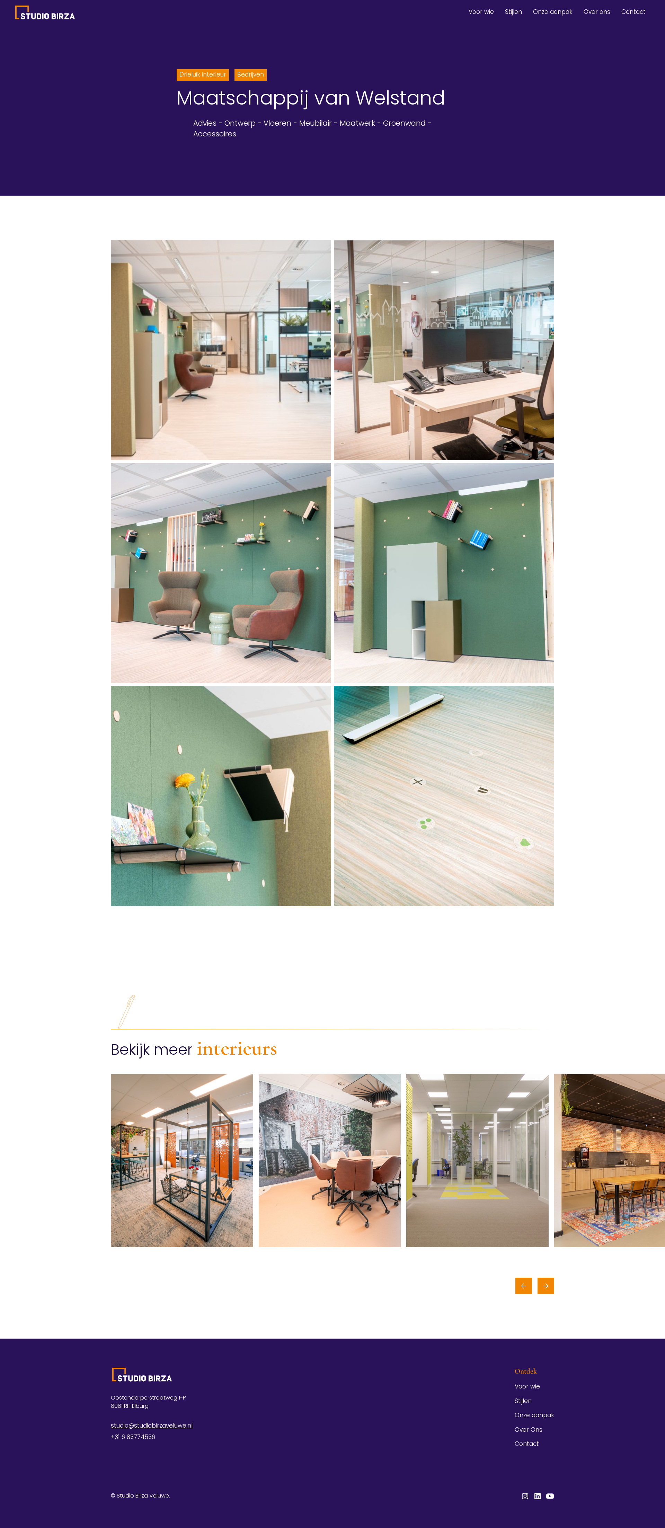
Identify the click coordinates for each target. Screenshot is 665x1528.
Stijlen (513, 12)
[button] (523, 1286)
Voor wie (481, 12)
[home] (45, 12)
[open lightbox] (221, 350)
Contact (633, 12)
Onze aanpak (553, 12)
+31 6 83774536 (133, 1437)
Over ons (597, 12)
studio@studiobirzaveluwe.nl (152, 1426)
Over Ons (528, 1430)
